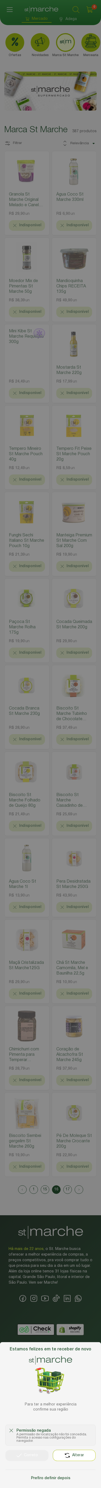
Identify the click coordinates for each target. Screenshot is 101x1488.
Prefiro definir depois (50, 1478)
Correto (31, 1455)
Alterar (78, 1455)
